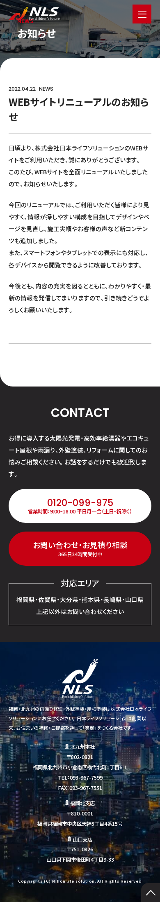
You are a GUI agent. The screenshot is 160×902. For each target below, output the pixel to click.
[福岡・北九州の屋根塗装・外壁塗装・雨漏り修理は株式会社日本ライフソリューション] (34, 13)
